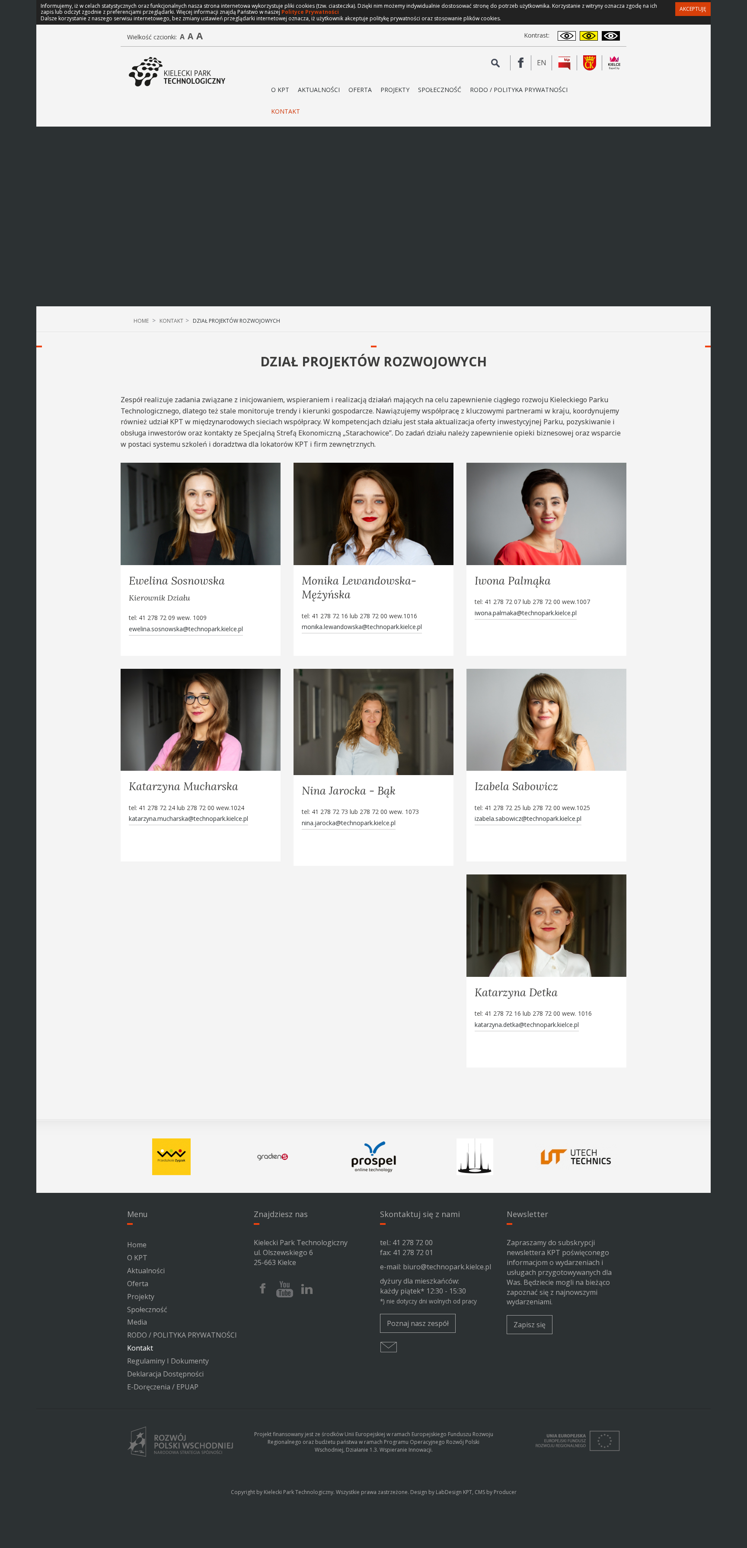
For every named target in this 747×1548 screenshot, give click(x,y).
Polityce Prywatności (310, 12)
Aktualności (319, 90)
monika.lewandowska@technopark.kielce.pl (362, 627)
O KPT (137, 1257)
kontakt (171, 320)
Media (137, 1322)
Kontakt (285, 111)
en (544, 63)
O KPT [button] (280, 90)
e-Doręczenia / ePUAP (162, 1387)
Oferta (137, 1283)
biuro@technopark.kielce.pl (447, 1266)
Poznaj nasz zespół (418, 1323)
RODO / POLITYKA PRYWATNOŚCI (519, 90)
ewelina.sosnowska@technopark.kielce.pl (186, 629)
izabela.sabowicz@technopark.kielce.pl (528, 818)
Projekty (394, 90)
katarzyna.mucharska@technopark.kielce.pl (188, 818)
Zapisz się (530, 1324)
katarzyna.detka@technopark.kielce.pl (527, 1024)
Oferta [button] (360, 90)
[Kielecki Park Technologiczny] (177, 72)
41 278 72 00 (413, 1242)
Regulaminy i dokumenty (168, 1361)
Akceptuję (693, 9)
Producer (505, 1492)
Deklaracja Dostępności (165, 1374)
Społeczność (439, 90)
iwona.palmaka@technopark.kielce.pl (526, 613)
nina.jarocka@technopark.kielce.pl (349, 823)
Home (141, 320)
